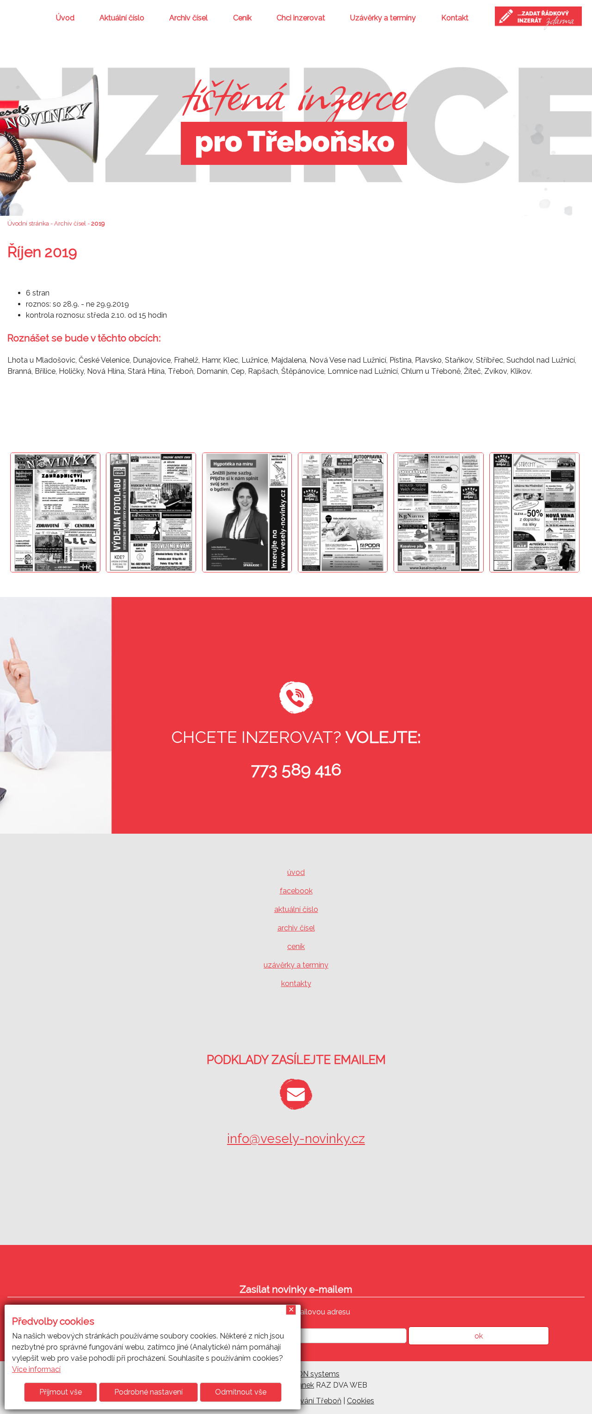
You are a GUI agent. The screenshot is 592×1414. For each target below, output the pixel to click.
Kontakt (455, 17)
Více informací (36, 1369)
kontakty (296, 983)
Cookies (360, 1400)
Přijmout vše (60, 1392)
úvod (296, 872)
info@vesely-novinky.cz (296, 1138)
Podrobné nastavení (148, 1392)
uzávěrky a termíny (296, 965)
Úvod (65, 17)
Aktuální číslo (121, 17)
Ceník (242, 17)
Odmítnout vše (240, 1392)
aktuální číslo (296, 909)
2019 (98, 223)
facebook (296, 890)
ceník (296, 946)
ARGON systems (310, 1374)
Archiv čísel (188, 17)
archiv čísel (296, 928)
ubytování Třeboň (310, 1400)
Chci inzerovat (301, 17)
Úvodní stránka (28, 223)
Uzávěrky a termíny (383, 17)
